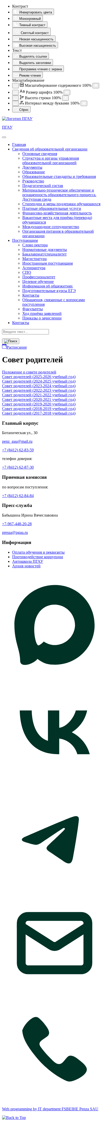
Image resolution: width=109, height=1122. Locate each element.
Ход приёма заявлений (42, 313)
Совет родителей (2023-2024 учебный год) (39, 386)
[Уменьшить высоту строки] (15, 98)
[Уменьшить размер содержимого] (15, 85)
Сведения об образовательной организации (49, 149)
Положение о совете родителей (29, 372)
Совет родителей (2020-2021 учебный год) (39, 399)
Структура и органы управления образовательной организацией (50, 160)
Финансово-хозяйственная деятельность (57, 213)
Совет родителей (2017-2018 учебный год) (39, 413)
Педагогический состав (42, 185)
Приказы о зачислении (42, 318)
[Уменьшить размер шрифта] (15, 92)
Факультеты (32, 309)
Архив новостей (26, 566)
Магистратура (34, 259)
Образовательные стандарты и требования (59, 176)
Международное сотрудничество (50, 227)
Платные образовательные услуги (51, 208)
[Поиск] (10, 341)
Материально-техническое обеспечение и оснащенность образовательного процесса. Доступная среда (59, 194)
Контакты (30, 295)
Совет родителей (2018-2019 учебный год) (39, 408)
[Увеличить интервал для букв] (84, 103)
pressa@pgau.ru (15, 532)
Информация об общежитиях (47, 286)
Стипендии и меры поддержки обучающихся (61, 204)
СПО (26, 272)
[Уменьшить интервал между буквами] (15, 103)
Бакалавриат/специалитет (44, 254)
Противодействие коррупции (37, 557)
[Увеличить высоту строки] (65, 98)
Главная (19, 144)
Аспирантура (33, 268)
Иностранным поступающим (47, 263)
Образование (33, 172)
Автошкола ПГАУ (27, 561)
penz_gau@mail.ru (17, 441)
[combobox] (25, 331)
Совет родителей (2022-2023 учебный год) (39, 390)
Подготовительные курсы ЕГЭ (49, 290)
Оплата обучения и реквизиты (38, 552)
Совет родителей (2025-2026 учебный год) (39, 377)
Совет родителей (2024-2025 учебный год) (39, 381)
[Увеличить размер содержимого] (96, 85)
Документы (32, 167)
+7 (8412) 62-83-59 (18, 450)
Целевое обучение (38, 281)
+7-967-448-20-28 (17, 524)
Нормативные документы (44, 249)
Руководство (33, 181)
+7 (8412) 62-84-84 (18, 496)
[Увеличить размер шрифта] (67, 92)
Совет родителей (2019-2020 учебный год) (39, 404)
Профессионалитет (38, 277)
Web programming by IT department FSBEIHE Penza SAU (50, 1109)
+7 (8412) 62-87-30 (18, 467)
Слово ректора (35, 245)
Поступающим (25, 240)
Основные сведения (39, 153)
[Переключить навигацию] (4, 137)
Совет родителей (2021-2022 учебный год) (39, 395)
